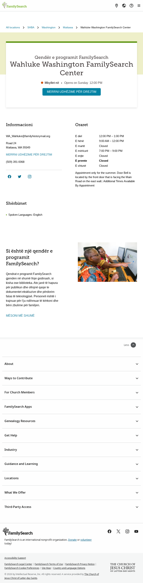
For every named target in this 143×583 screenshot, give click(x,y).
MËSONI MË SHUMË (20, 315)
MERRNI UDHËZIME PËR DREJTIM (71, 91)
